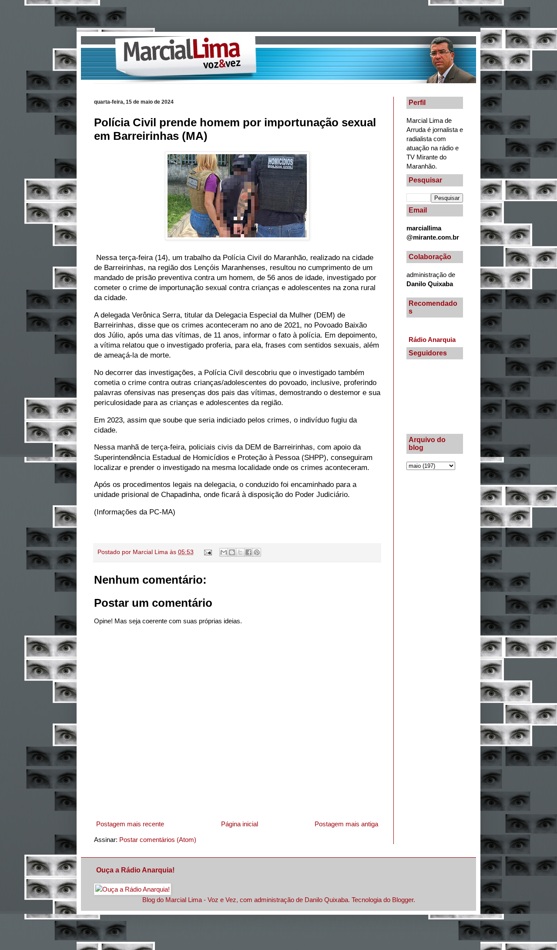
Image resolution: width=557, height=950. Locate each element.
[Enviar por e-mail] (223, 552)
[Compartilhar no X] (240, 552)
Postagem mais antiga (346, 824)
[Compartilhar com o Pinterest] (256, 552)
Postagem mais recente (130, 824)
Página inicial (239, 824)
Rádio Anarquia (432, 339)
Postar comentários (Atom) (157, 839)
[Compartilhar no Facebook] (248, 552)
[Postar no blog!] (232, 552)
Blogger (402, 899)
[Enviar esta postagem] (207, 552)
